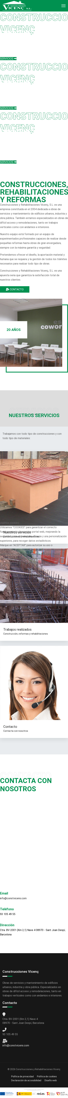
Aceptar (9, 569)
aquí (14, 563)
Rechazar (30, 569)
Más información (34, 575)
